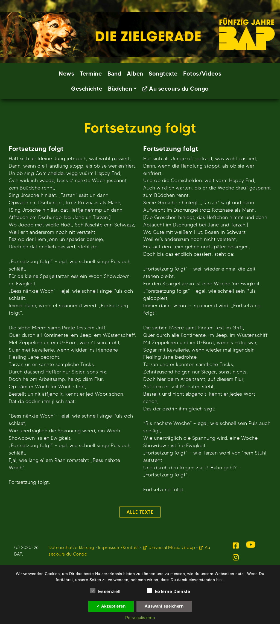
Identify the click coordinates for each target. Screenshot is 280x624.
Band (114, 73)
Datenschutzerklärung (71, 547)
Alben (135, 73)
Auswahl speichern (164, 606)
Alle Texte (140, 512)
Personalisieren (140, 617)
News (66, 73)
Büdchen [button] (120, 88)
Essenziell (109, 591)
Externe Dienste (172, 591)
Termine (91, 73)
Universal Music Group (171, 547)
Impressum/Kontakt (118, 547)
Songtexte (163, 73)
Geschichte (86, 88)
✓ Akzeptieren (111, 606)
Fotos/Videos (202, 73)
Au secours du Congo (179, 88)
